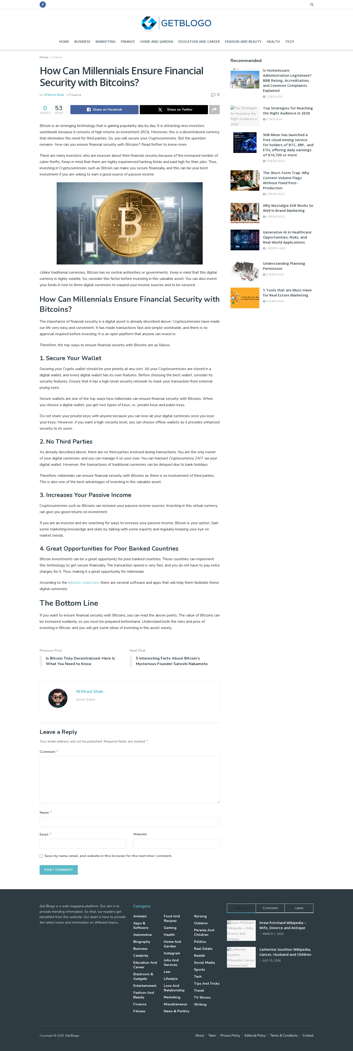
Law (167, 971)
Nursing (200, 916)
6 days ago (273, 119)
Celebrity (140, 955)
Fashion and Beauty (243, 41)
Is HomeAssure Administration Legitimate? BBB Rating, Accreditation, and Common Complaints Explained (287, 80)
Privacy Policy (230, 1035)
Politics (200, 941)
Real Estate (203, 948)
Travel (199, 990)
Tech (289, 41)
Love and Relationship (174, 988)
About (199, 1035)
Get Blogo (72, 1036)
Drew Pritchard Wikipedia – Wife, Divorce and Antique (282, 925)
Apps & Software (140, 925)
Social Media (204, 962)
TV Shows (202, 997)
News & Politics (176, 1011)
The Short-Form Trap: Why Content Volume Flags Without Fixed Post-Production (286, 180)
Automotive (142, 934)
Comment (49, 751)
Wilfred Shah (54, 95)
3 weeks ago (275, 161)
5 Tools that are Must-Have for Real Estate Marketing (287, 292)
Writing (200, 1004)
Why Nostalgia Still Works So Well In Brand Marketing (288, 208)
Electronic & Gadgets (143, 976)
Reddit (199, 955)
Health (273, 41)
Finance (128, 41)
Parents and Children (204, 932)
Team (212, 1035)
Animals (139, 916)
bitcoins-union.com (83, 582)
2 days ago (273, 97)
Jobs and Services (171, 962)
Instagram (172, 953)
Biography (141, 941)
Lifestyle (170, 978)
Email (46, 834)
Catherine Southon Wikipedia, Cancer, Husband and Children (285, 952)
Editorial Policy (255, 1035)
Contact (308, 1035)
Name (46, 812)
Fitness (139, 1011)
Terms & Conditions (284, 1035)
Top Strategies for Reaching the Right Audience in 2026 (288, 110)
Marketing (106, 41)
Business (82, 41)
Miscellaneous (175, 1004)
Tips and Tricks (206, 983)
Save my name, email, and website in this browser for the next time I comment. (108, 856)
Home (64, 41)
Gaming (170, 927)
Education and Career (199, 41)
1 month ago (275, 248)
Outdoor (201, 923)
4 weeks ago (275, 194)
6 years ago (274, 301)
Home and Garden (156, 41)
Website (140, 834)
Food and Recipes (172, 918)
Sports (199, 969)
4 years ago (274, 275)
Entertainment (144, 985)
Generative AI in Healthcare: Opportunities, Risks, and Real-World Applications (287, 237)
